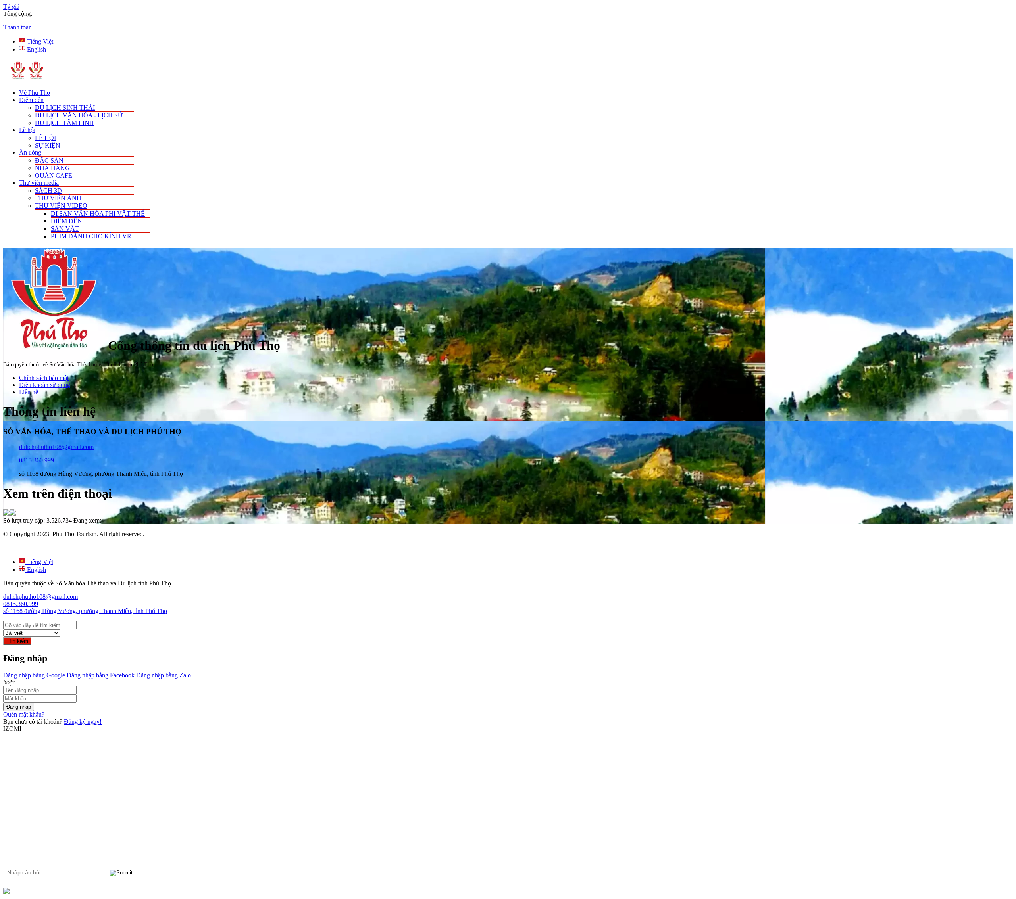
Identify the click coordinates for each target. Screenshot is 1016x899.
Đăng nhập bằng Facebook (100, 675)
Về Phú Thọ (34, 92)
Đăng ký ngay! (83, 721)
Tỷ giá (11, 6)
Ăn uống (30, 152)
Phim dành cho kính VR (91, 236)
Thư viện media (39, 182)
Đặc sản (49, 160)
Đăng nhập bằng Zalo (163, 675)
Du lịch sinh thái (65, 107)
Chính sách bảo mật (44, 377)
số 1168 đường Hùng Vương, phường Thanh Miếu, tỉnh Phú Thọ (85, 611)
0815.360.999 (36, 460)
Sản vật (65, 228)
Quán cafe (53, 175)
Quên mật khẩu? (23, 714)
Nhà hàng (52, 168)
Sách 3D (48, 190)
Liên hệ (28, 392)
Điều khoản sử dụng (44, 384)
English (35, 49)
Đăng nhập (18, 707)
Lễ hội (27, 130)
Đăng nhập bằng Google (34, 675)
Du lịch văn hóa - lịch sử (79, 115)
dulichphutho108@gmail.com (56, 446)
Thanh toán (17, 27)
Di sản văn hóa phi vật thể (98, 213)
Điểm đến (31, 99)
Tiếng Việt (39, 41)
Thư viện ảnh (58, 198)
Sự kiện (47, 145)
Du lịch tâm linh (64, 122)
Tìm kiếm (17, 641)
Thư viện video (61, 205)
